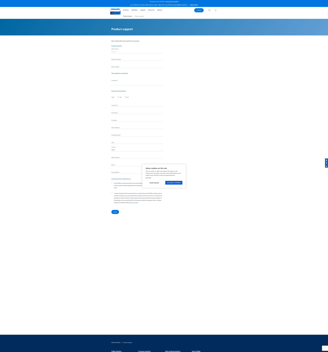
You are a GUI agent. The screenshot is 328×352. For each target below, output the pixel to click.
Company (114, 120)
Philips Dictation (127, 16)
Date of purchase (116, 59)
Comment (114, 80)
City (112, 142)
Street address (115, 128)
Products (126, 10)
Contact (198, 10)
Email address (115, 172)
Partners (159, 10)
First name (114, 113)
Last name (114, 105)
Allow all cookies (173, 182)
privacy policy (134, 203)
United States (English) (172, 1)
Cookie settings (154, 182)
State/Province (115, 157)
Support (142, 10)
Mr (121, 97)
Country (113, 147)
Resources (151, 10)
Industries (134, 10)
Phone (113, 165)
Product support (139, 16)
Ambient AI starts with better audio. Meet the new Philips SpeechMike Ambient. (165, 5)
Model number (114, 49)
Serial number (115, 67)
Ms (128, 97)
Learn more (148, 177)
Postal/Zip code (116, 135)
